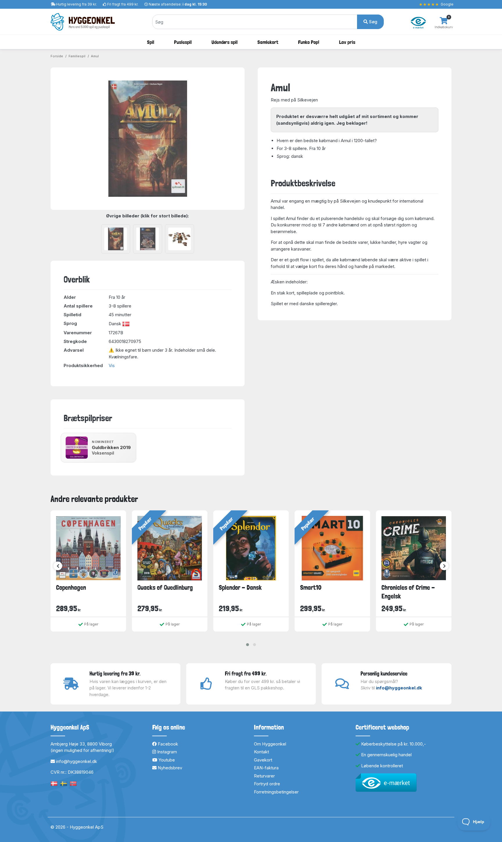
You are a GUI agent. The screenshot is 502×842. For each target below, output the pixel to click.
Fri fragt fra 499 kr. (122, 4)
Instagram (166, 752)
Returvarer (264, 776)
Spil (150, 42)
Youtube (166, 760)
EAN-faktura (266, 768)
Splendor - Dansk (240, 587)
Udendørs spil (224, 42)
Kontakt (261, 752)
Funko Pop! (308, 42)
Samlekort (267, 42)
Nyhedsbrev (169, 768)
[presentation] (57, 566)
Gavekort (263, 760)
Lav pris (347, 42)
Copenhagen (71, 587)
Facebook (167, 744)
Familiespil (77, 56)
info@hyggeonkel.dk (399, 688)
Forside (57, 56)
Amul (95, 56)
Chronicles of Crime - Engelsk (408, 592)
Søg (372, 21)
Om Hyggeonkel (270, 744)
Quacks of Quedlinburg (165, 587)
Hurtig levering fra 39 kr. (76, 4)
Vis (112, 365)
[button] (247, 645)
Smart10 (311, 587)
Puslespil (183, 42)
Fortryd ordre (267, 783)
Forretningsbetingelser (276, 792)
